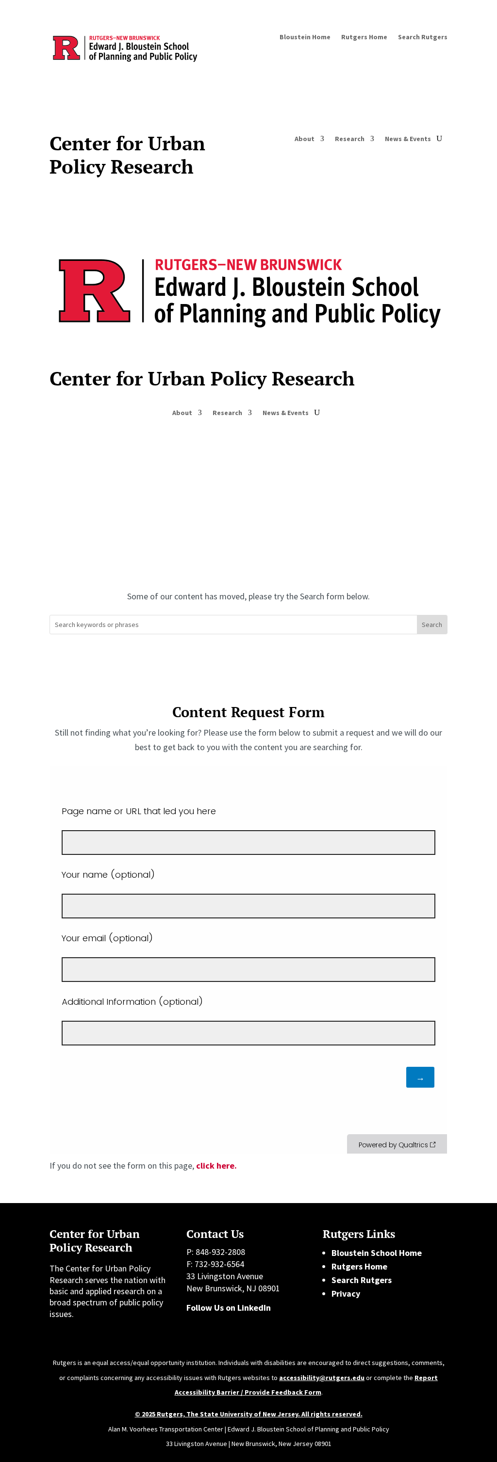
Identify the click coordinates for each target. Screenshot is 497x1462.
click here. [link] (216, 1165)
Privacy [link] (345, 1293)
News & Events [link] (408, 139)
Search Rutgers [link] (422, 37)
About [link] (305, 139)
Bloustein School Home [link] (376, 1252)
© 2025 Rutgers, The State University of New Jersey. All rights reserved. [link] (249, 1414)
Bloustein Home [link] (305, 37)
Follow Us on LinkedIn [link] (228, 1307)
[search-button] (439, 138)
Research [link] (349, 139)
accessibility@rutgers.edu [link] (321, 1377)
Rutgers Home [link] (364, 37)
